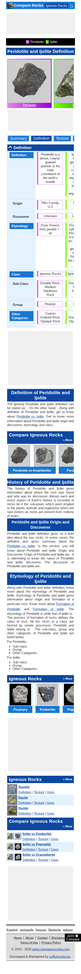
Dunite (23, 808)
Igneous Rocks (56, 5)
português (26, 929)
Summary (18, 138)
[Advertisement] (40, 23)
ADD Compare (72, 937)
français (41, 929)
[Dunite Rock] (12, 810)
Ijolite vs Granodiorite (38, 854)
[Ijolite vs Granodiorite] (14, 857)
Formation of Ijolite (48, 609)
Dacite (23, 797)
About (29, 938)
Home (18, 938)
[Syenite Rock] (12, 789)
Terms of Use (29, 942)
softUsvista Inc (59, 956)
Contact (42, 938)
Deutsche (54, 929)
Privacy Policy (51, 942)
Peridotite (29, 105)
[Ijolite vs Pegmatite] (14, 846)
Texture (62, 138)
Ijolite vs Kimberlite (36, 834)
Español (12, 929)
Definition (41, 138)
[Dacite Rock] (12, 800)
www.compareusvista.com (51, 949)
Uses (50, 792)
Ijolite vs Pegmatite (36, 844)
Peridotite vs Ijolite (30, 416)
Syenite (24, 787)
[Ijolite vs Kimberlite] (14, 836)
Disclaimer (58, 938)
